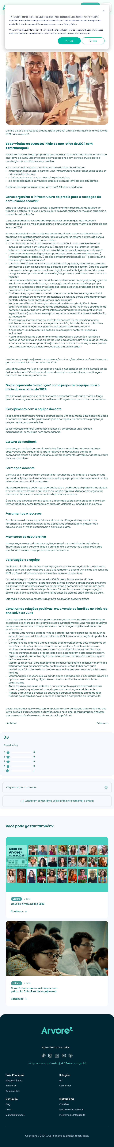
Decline (93, 40)
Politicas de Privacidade (71, 1110)
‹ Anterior (11, 723)
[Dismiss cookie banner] (104, 11)
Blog (8, 1105)
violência (66, 504)
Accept (69, 40)
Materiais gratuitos (15, 1115)
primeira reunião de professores (44, 416)
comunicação (66, 626)
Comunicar (65, 1086)
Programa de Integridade (72, 1115)
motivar (31, 369)
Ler (60, 1081)
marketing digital (36, 679)
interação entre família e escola (42, 623)
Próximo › (102, 723)
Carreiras (64, 1105)
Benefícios (11, 1086)
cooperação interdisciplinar (63, 347)
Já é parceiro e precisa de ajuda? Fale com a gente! (57, 1063)
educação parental (59, 693)
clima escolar (36, 161)
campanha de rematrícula (84, 696)
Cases (9, 1110)
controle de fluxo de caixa (50, 330)
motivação (34, 177)
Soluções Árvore (14, 1081)
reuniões (26, 693)
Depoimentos (12, 1091)
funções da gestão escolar (32, 208)
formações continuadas (47, 478)
